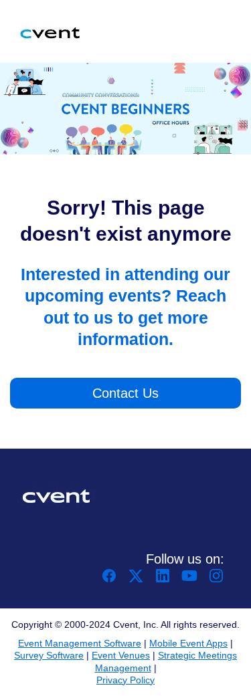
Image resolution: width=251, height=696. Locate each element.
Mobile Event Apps (188, 643)
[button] (110, 580)
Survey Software (49, 655)
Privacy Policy (125, 680)
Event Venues (121, 655)
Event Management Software (79, 643)
